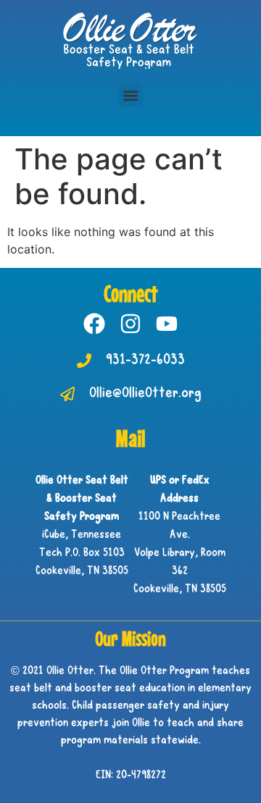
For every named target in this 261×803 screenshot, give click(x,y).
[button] (131, 95)
